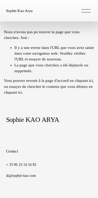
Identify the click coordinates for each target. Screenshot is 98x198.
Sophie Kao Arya (19, 11)
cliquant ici (84, 80)
